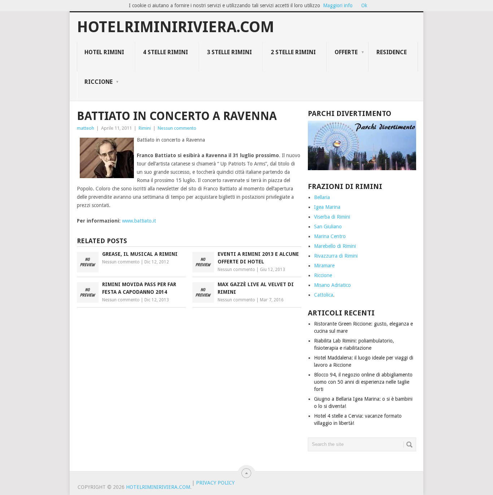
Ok (364, 5)
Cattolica (323, 295)
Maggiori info (338, 5)
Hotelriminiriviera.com (175, 27)
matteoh (85, 128)
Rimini (145, 128)
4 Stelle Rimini (165, 52)
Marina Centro (330, 236)
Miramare (324, 265)
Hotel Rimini (104, 52)
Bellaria (322, 197)
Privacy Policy (215, 483)
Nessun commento (177, 128)
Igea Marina (327, 207)
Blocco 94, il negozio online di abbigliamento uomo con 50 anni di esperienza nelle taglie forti (363, 382)
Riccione (98, 81)
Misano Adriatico (332, 285)
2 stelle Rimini (293, 52)
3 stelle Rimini (229, 52)
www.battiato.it (139, 221)
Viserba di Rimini (332, 217)
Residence (391, 52)
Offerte (346, 52)
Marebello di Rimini (335, 246)
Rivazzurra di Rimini (336, 256)
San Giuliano (328, 226)
